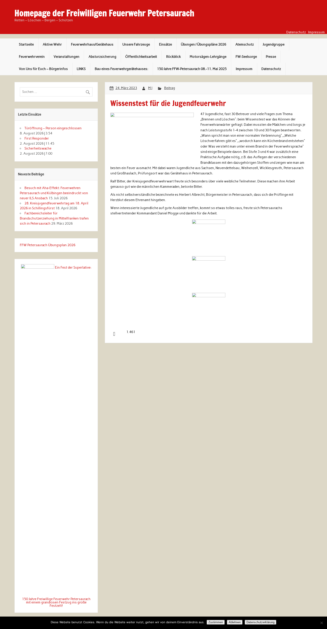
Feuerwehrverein (32, 57)
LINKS (81, 69)
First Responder (36, 138)
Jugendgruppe (274, 44)
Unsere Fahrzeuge (136, 44)
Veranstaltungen (66, 57)
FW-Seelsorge (246, 57)
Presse (271, 57)
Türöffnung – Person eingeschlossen (53, 128)
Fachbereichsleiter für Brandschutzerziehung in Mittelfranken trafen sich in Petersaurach (54, 218)
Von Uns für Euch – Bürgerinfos (43, 69)
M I (150, 88)
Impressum (316, 32)
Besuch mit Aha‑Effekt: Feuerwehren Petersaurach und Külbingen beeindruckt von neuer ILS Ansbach (54, 193)
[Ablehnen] (321, 623)
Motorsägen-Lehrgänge (208, 57)
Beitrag (169, 88)
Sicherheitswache (37, 148)
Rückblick (173, 57)
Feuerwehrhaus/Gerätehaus (92, 44)
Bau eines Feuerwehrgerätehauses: (121, 69)
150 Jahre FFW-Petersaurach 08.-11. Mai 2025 (192, 69)
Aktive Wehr (52, 44)
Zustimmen (215, 622)
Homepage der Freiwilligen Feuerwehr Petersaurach (104, 13)
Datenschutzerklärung (260, 622)
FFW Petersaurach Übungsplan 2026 (47, 245)
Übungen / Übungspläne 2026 (203, 44)
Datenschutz (296, 32)
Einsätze (165, 44)
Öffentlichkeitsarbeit (141, 57)
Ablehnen (235, 622)
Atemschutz (244, 44)
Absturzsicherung (102, 57)
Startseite (26, 44)
